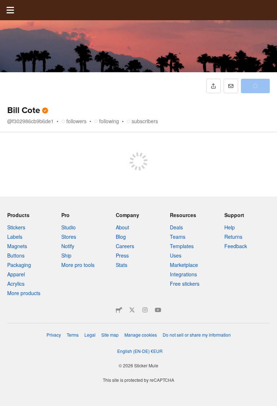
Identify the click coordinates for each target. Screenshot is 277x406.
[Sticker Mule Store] (119, 310)
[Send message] (231, 86)
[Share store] (213, 86)
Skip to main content (5, 5)
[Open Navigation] (10, 10)
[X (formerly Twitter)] (132, 310)
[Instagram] (145, 310)
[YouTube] (158, 310)
